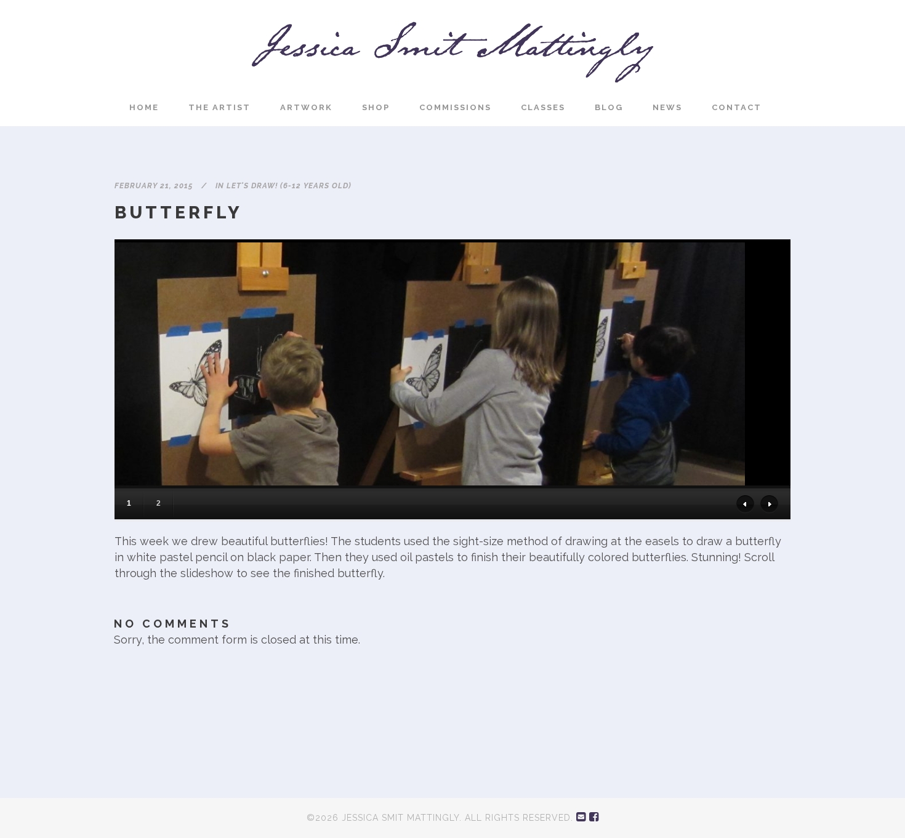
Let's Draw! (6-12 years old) (289, 186)
